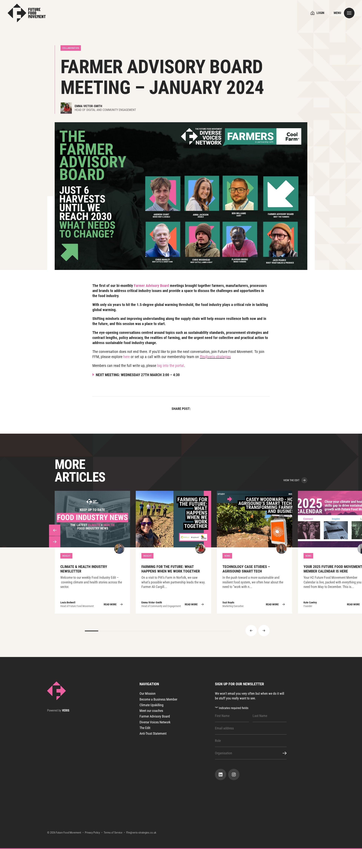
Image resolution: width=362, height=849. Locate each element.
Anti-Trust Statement (153, 733)
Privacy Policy (92, 832)
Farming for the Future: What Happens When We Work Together (173, 552)
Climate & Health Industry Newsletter (92, 552)
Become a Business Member (158, 699)
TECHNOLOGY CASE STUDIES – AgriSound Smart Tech (254, 552)
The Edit (145, 728)
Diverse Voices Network (155, 722)
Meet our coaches (151, 711)
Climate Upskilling (151, 705)
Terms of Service (113, 832)
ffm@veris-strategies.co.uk (141, 832)
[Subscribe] (282, 753)
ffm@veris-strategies (215, 356)
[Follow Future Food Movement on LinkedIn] (220, 774)
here (126, 356)
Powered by (58, 710)
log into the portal (170, 365)
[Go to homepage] (27, 13)
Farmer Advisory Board (151, 285)
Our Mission (148, 693)
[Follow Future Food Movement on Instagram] (233, 774)
